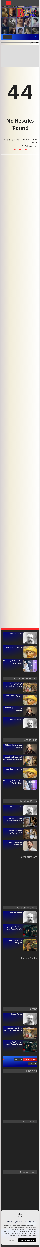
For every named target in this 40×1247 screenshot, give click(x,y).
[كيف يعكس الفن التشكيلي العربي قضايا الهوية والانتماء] (30, 761)
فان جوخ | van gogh (14, 647)
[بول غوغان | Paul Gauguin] (30, 945)
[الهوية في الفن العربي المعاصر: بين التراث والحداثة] (30, 834)
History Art (33, 1063)
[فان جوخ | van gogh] (30, 652)
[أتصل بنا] (4, 1059)
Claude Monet (16, 633)
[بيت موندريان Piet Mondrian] (30, 846)
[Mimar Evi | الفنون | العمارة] (26, 12)
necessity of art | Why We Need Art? (12, 662)
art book (18, 1059)
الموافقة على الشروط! (27, 1240)
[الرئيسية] (35, 37)
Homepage (20, 149)
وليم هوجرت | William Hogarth (13, 708)
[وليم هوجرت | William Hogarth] (30, 711)
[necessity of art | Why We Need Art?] (30, 666)
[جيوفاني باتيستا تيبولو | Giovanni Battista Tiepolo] (30, 822)
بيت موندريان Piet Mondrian (15, 843)
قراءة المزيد (11, 1240)
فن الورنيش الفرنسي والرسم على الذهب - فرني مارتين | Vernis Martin (13, 685)
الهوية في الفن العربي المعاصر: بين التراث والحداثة (14, 832)
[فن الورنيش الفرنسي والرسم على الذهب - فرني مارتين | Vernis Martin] (30, 687)
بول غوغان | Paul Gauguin (15, 941)
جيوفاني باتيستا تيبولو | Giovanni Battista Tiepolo (14, 820)
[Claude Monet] (30, 638)
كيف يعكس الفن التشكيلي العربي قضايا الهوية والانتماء (12, 758)
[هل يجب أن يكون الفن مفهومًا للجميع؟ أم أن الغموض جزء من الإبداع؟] (30, 931)
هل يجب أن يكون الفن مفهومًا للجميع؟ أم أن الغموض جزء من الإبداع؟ (13, 928)
